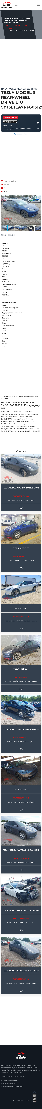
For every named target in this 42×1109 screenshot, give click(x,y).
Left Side (6, 184)
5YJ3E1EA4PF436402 (21, 677)
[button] (39, 196)
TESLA (27, 25)
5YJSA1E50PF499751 (21, 919)
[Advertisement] (21, 62)
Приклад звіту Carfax (21, 134)
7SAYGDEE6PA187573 (21, 737)
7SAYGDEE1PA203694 (21, 858)
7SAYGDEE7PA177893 (21, 556)
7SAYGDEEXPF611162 (21, 617)
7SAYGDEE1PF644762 (21, 798)
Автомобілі (17, 25)
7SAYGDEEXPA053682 (21, 979)
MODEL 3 (11, 28)
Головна (6, 25)
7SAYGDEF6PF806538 (21, 496)
